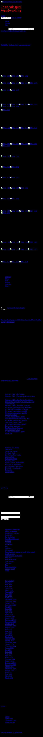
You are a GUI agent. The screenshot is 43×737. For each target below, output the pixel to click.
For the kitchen (10, 537)
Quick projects (10, 554)
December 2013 (10, 663)
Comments (10, 720)
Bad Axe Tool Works (12, 447)
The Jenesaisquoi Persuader (14, 428)
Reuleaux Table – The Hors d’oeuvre (17, 405)
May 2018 (8, 586)
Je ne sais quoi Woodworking (11, 8)
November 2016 (10, 601)
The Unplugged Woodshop (14, 466)
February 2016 (10, 616)
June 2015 (8, 631)
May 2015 (8, 633)
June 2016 (8, 609)
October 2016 (9, 603)
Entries (9, 718)
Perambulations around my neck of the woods (20, 552)
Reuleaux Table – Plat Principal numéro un (19, 400)
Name (3, 511)
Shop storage (9, 561)
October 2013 (9, 667)
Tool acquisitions (10, 567)
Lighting (8, 548)
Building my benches (12, 533)
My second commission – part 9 (15, 424)
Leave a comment (24, 45)
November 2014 (10, 642)
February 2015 (10, 639)
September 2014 (10, 646)
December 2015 (10, 620)
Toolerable (8, 470)
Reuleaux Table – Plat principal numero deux (20, 396)
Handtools (4, 31)
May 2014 (8, 654)
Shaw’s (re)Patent (11, 415)
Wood (7, 571)
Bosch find (8, 433)
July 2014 (8, 650)
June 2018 (8, 584)
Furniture (8, 541)
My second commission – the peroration (18, 407)
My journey (9, 550)
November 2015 (10, 622)
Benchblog (8, 449)
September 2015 (10, 626)
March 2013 (9, 678)
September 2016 (10, 605)
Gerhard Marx (13, 45)
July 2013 (8, 672)
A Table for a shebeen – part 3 (15, 417)
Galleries (8, 543)
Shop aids (8, 557)
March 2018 (9, 590)
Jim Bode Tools (10, 453)
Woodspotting (9, 472)
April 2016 (8, 612)
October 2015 (9, 624)
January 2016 (9, 618)
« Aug (3, 706)
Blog (6, 25)
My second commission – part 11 (16, 413)
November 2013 (10, 665)
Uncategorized (10, 569)
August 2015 (9, 627)
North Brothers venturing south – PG (17, 418)
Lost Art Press (9, 457)
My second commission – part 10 (16, 420)
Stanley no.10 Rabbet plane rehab (16, 320)
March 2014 (9, 657)
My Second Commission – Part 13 (16, 409)
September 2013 (10, 668)
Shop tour (8, 563)
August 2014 (9, 648)
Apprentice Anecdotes (12, 529)
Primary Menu (6, 18)
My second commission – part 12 (16, 411)
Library (7, 23)
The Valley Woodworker (13, 468)
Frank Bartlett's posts (12, 539)
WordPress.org (10, 722)
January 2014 (9, 661)
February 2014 (10, 659)
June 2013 (8, 674)
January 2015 (9, 640)
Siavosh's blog (10, 460)
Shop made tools (10, 559)
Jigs (6, 546)
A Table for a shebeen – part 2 (15, 432)
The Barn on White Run (13, 464)
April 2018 (8, 588)
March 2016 (9, 614)
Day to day (8, 535)
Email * (3, 515)
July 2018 (8, 583)
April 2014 (8, 655)
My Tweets (4, 488)
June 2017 (8, 594)
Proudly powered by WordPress (11, 732)
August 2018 (9, 581)
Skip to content (16, 18)
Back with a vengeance (12, 426)
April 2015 (8, 635)
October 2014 (9, 644)
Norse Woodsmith (11, 459)
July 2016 (8, 607)
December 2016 (10, 599)
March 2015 (9, 637)
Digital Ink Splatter (11, 451)
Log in (7, 717)
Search (3, 16)
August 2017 (9, 592)
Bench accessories (11, 531)
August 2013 (9, 670)
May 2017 (8, 596)
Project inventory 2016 (12, 430)
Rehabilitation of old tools (16, 31)
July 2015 (8, 629)
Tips (6, 565)
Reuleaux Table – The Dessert (15, 394)
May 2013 (8, 676)
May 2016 (8, 611)
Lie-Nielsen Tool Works (13, 455)
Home (7, 21)
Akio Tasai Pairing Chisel (13, 422)
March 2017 (9, 598)
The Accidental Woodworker (14, 462)
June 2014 (8, 652)
